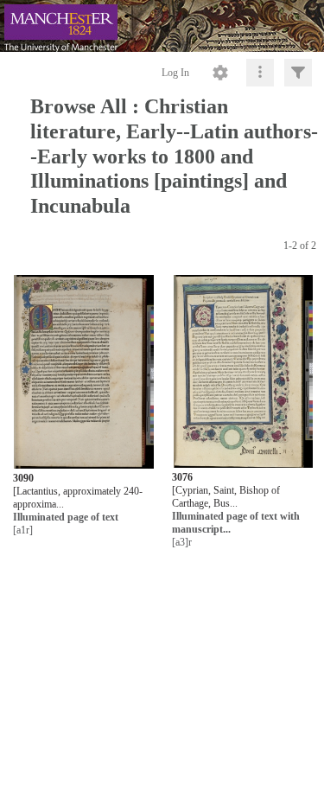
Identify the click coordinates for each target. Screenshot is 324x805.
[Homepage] (162, 26)
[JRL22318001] (243, 372)
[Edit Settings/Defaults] (220, 72)
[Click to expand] (298, 72)
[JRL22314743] (83, 372)
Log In (175, 73)
